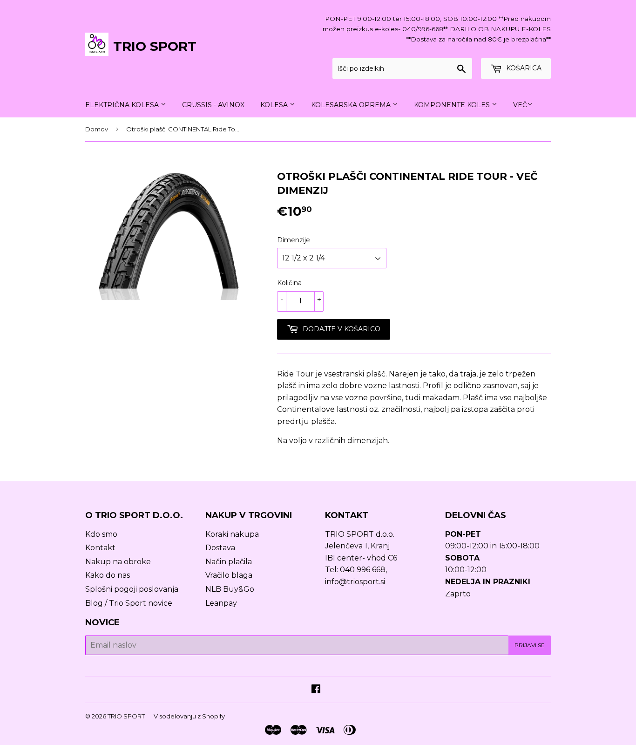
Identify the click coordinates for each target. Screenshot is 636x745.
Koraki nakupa (232, 534)
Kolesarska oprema (351, 105)
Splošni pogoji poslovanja (131, 589)
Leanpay (221, 603)
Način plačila (228, 561)
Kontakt (100, 547)
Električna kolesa (123, 105)
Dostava (220, 547)
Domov (96, 129)
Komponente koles (453, 105)
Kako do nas (107, 575)
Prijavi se (529, 645)
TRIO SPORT (154, 46)
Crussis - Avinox (213, 105)
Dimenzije (293, 240)
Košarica (522, 68)
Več (520, 105)
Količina (289, 283)
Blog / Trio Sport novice (128, 603)
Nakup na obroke (118, 561)
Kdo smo (101, 534)
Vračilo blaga (228, 575)
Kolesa (275, 105)
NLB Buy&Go (229, 589)
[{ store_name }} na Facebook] (316, 689)
